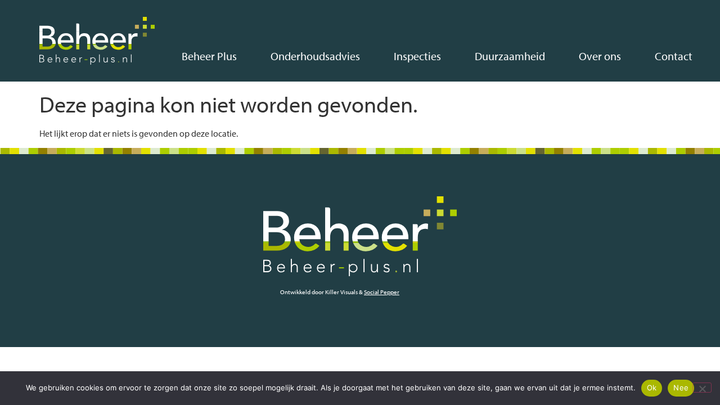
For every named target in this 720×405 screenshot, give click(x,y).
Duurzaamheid (510, 56)
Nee (680, 387)
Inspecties (417, 56)
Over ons (600, 56)
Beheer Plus (209, 56)
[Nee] (702, 387)
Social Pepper (381, 292)
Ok (652, 387)
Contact (673, 56)
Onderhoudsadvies (315, 56)
